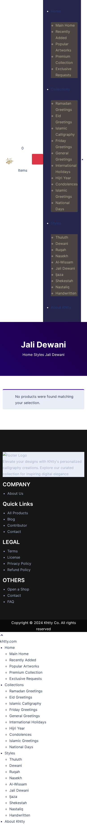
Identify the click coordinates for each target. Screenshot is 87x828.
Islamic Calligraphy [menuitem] (25, 703)
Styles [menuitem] (10, 753)
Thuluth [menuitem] (15, 759)
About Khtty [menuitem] (15, 821)
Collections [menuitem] (14, 685)
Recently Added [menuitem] (22, 660)
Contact (14, 531)
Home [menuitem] (10, 647)
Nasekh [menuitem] (15, 778)
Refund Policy (19, 569)
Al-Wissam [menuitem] (18, 784)
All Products (17, 513)
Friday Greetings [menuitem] (23, 709)
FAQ (10, 601)
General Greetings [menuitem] (24, 716)
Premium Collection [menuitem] (25, 672)
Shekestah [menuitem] (18, 803)
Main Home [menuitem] (19, 653)
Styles (39, 354)
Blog (11, 519)
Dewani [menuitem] (15, 765)
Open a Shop (18, 589)
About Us (15, 493)
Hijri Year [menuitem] (17, 728)
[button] (2, 635)
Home (28, 354)
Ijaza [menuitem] (13, 796)
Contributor (17, 525)
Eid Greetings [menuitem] (20, 697)
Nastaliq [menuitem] (16, 809)
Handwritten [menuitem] (19, 815)
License (13, 557)
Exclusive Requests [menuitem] (25, 678)
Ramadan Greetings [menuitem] (25, 691)
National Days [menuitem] (21, 747)
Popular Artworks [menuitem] (24, 666)
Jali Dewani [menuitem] (19, 790)
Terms (12, 551)
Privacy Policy (19, 563)
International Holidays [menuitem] (27, 722)
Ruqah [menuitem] (14, 771)
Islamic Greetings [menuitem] (23, 740)
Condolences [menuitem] (20, 734)
